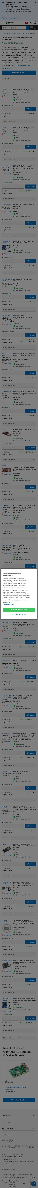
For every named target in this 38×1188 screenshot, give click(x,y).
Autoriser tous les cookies (19, 609)
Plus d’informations (9, 604)
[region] (19, 594)
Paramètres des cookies (19, 614)
